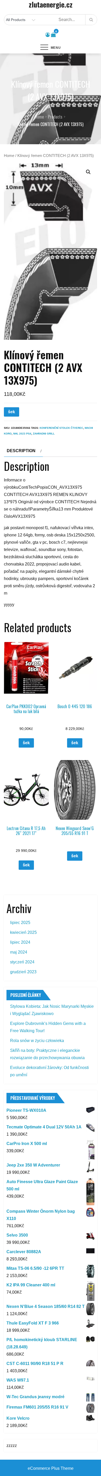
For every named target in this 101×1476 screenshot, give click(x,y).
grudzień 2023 (23, 972)
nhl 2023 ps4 (22, 433)
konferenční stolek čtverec (61, 427)
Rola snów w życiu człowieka (37, 1040)
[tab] (23, 451)
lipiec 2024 (20, 942)
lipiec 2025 (20, 922)
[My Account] (47, 34)
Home (9, 156)
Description (21, 451)
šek (11, 412)
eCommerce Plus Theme (51, 1468)
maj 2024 (18, 952)
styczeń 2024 (22, 962)
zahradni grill (44, 433)
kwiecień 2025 (23, 932)
